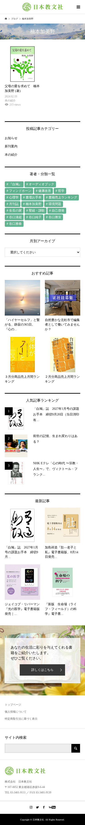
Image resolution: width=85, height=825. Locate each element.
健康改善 (44, 191)
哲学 (61, 191)
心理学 (14, 197)
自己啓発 (58, 210)
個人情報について (16, 711)
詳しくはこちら (42, 670)
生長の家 (15, 210)
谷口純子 (35, 217)
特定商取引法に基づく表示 (21, 718)
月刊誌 (14, 204)
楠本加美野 (33, 204)
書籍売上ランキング (63, 197)
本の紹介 (11, 154)
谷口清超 (15, 217)
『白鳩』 (15, 184)
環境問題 (55, 204)
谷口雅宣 (55, 217)
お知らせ (11, 138)
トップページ (13, 704)
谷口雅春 (15, 223)
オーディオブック (41, 184)
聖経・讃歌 (37, 210)
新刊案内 (11, 146)
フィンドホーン (20, 191)
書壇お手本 (33, 197)
